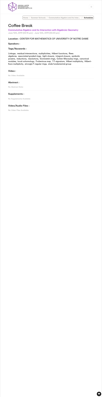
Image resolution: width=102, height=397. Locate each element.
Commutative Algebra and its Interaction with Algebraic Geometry (43, 30)
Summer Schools (38, 17)
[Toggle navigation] (91, 7)
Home (25, 17)
